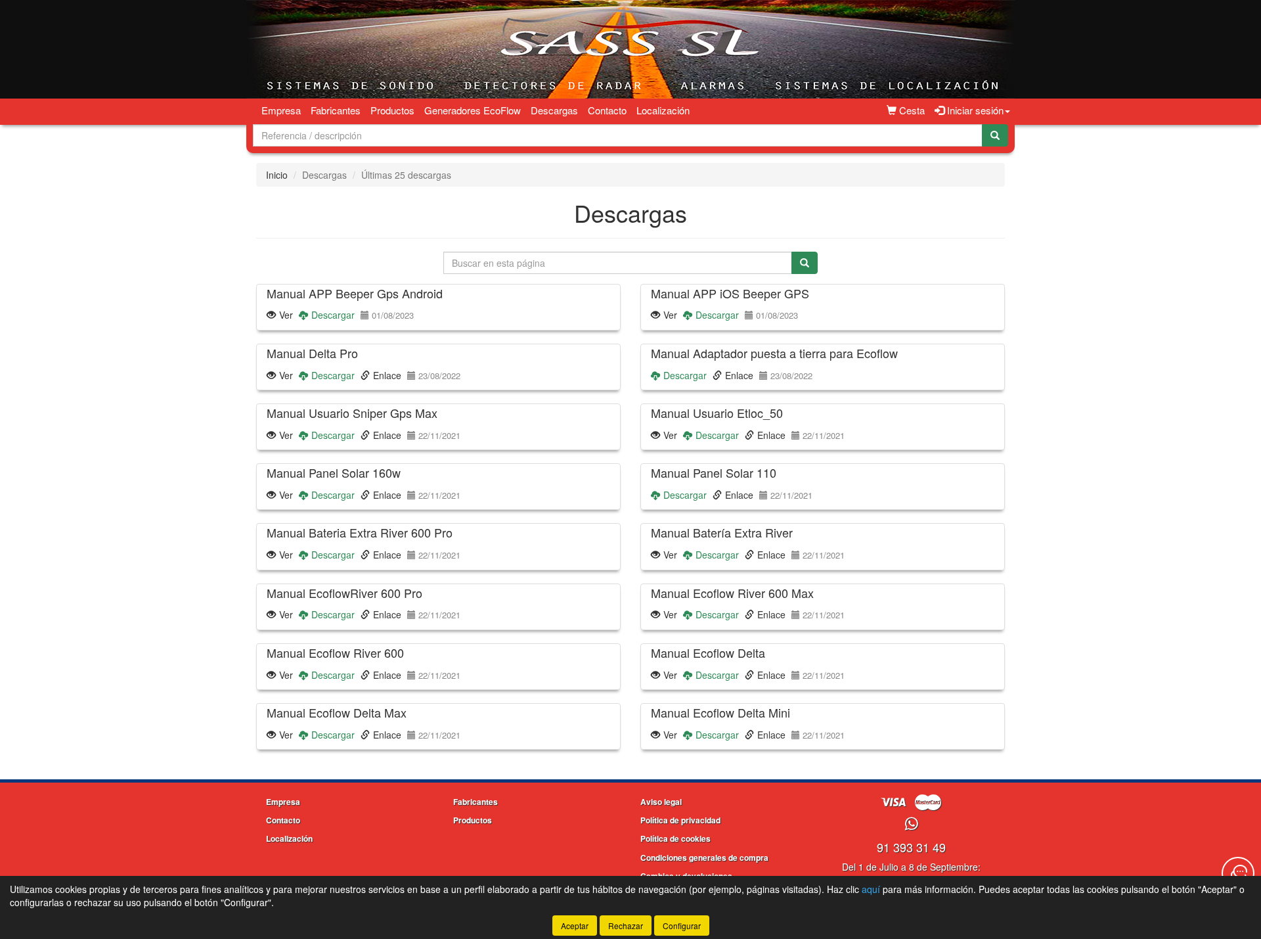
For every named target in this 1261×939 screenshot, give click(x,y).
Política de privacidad (680, 820)
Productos (392, 110)
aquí (871, 889)
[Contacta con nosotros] (1238, 873)
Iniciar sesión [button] (974, 110)
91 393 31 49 (911, 847)
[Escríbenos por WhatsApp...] (911, 824)
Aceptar (574, 925)
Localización (663, 110)
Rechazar (625, 925)
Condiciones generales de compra (704, 857)
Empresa (281, 110)
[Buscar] (995, 135)
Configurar (682, 925)
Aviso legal (661, 802)
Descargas (554, 110)
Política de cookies (675, 838)
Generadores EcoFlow (472, 110)
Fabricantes (336, 110)
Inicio (277, 174)
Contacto (607, 110)
